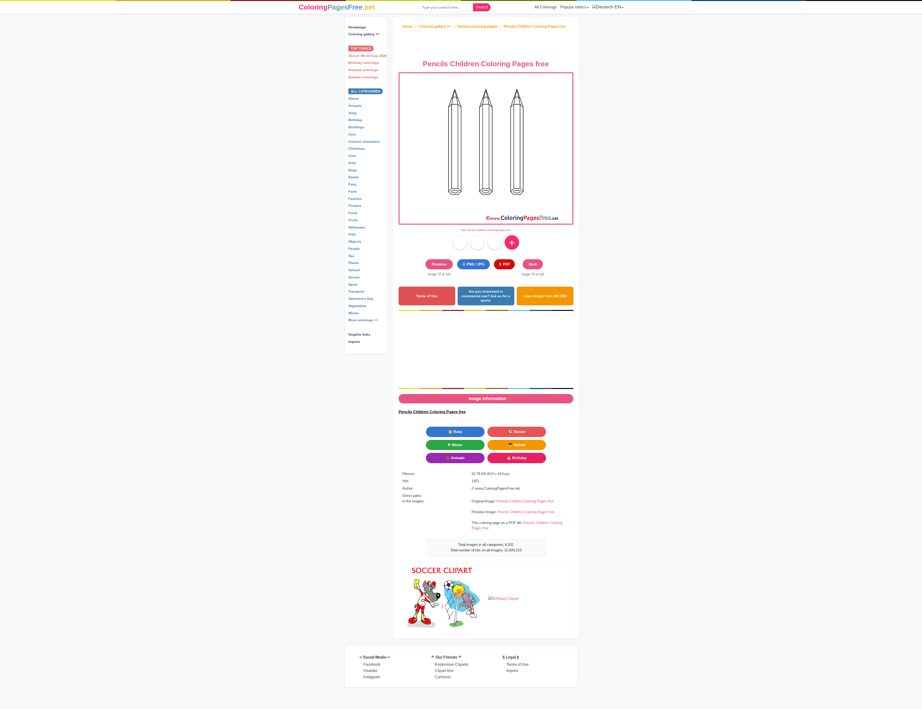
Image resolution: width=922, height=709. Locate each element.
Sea (351, 256)
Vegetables (357, 306)
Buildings (356, 127)
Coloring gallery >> (363, 34)
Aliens (353, 98)
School (354, 270)
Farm (352, 191)
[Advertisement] (486, 43)
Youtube (370, 671)
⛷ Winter (455, 445)
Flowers (354, 206)
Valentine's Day (360, 299)
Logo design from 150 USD (545, 296)
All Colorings (545, 7)
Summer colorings (363, 77)
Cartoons (442, 677)
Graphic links (359, 334)
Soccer (354, 277)
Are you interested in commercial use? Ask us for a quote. (486, 296)
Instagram (371, 677)
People (354, 249)
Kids (352, 234)
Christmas (356, 148)
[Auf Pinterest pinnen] (477, 242)
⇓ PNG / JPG (473, 264)
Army (352, 113)
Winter (353, 313)
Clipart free (444, 671)
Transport (356, 291)
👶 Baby (455, 432)
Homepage (357, 27)
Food (352, 213)
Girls (352, 163)
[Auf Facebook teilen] (460, 242)
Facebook (371, 664)
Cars (352, 134)
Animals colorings (363, 70)
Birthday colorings (363, 63)
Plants (353, 263)
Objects (354, 241)
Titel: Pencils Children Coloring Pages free (486, 230)
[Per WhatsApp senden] (494, 242)
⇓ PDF (504, 264)
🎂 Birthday (517, 458)
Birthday (355, 120)
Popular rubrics (573, 7)
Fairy (352, 184)
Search (482, 7)
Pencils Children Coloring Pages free (525, 501)
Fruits (353, 220)
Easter (353, 177)
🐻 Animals (455, 458)
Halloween (356, 227)
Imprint (354, 342)
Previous (439, 264)
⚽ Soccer (516, 432)
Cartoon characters (364, 141)
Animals (355, 106)
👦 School (516, 445)
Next (533, 264)
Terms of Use (426, 296)
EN (617, 6)
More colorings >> (363, 320)
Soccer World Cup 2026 (367, 56)
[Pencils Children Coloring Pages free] (486, 221)
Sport (352, 284)
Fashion (355, 199)
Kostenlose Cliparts (451, 664)
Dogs (352, 170)
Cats (352, 156)
